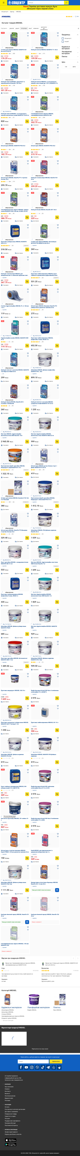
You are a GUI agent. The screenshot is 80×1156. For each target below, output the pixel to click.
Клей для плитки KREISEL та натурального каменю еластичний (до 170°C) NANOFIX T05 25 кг (44, 83)
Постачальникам (10, 1096)
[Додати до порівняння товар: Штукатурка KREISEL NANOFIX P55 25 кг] (28, 132)
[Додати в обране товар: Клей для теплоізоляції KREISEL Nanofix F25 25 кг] (58, 161)
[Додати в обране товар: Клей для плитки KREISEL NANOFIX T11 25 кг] (58, 33)
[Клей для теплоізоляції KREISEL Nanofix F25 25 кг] (45, 167)
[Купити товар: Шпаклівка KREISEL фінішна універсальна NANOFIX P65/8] (27, 634)
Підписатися (56, 1061)
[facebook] (21, 1067)
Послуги (7, 1118)
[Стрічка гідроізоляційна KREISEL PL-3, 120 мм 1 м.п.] (15, 295)
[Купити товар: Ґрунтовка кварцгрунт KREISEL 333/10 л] (27, 698)
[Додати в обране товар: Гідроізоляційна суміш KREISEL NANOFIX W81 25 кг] (28, 321)
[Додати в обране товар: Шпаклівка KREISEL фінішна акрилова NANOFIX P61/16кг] (58, 642)
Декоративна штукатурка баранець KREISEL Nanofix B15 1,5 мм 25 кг (44, 883)
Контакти (8, 1091)
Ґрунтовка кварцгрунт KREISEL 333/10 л (13, 690)
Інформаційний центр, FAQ (13, 1078)
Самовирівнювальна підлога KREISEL (13, 1016)
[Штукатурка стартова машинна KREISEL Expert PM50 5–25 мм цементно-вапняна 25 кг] (15, 840)
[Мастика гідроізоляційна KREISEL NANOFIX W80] (45, 616)
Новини (7, 1089)
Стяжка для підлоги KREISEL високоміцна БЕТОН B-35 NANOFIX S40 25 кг (43, 242)
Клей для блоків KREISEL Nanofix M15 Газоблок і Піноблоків (12, 402)
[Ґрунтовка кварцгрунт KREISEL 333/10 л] (15, 680)
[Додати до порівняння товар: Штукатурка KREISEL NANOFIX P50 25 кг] (58, 132)
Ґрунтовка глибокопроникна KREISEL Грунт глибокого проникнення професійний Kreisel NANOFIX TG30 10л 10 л (44, 275)
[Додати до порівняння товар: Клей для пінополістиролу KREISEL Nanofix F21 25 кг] (28, 900)
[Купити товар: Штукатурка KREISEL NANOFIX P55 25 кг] (27, 153)
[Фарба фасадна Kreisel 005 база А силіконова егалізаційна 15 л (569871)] (45, 680)
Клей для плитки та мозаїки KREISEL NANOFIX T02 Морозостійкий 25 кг (15, 370)
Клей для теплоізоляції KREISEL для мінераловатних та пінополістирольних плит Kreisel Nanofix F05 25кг (14, 275)
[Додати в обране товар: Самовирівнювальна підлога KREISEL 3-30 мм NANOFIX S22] (28, 927)
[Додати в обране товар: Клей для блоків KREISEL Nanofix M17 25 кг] (58, 193)
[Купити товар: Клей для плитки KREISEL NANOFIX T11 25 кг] (57, 57)
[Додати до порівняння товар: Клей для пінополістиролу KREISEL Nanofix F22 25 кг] (58, 900)
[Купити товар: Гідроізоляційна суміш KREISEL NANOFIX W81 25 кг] (27, 346)
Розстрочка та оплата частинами (15, 1109)
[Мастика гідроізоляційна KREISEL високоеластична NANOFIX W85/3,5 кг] (45, 423)
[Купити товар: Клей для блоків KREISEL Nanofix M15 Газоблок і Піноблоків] (27, 410)
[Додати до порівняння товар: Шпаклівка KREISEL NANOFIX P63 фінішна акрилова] (58, 740)
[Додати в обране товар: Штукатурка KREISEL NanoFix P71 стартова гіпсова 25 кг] (28, 161)
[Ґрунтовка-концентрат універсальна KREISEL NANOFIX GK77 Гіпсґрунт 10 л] (15, 712)
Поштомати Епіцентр (11, 1125)
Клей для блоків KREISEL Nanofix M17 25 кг (44, 209)
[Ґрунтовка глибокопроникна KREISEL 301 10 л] (45, 712)
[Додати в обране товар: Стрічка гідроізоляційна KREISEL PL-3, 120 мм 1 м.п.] (28, 289)
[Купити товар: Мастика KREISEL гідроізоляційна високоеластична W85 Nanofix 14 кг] (27, 442)
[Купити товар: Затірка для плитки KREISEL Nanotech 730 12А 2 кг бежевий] (27, 506)
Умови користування (11, 1132)
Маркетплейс (9, 1098)
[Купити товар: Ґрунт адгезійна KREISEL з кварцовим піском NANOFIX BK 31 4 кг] (27, 570)
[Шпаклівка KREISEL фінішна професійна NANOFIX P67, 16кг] (45, 359)
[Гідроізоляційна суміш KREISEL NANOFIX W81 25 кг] (15, 327)
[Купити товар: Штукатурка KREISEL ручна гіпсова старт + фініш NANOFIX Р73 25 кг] (57, 474)
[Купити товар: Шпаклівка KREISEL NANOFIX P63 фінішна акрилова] (57, 762)
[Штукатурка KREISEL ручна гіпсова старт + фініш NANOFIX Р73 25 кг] (45, 455)
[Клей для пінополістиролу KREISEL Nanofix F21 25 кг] (15, 904)
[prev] (73, 958)
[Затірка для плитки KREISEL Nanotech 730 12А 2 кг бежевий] (15, 487)
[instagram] (31, 1067)
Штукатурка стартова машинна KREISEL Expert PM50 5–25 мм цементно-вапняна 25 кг (15, 851)
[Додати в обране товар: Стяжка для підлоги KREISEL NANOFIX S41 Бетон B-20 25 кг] (28, 33)
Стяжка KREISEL (6, 1014)
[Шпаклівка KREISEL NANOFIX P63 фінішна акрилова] (45, 744)
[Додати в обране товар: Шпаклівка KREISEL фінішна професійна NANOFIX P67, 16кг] (58, 353)
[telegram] (48, 1067)
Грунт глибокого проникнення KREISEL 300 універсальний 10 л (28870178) (13, 787)
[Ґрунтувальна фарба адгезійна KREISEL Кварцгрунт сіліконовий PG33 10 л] (45, 487)
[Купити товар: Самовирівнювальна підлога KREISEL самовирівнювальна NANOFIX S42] (57, 121)
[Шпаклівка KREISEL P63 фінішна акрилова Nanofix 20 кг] (45, 519)
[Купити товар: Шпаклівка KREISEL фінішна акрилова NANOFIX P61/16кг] (57, 666)
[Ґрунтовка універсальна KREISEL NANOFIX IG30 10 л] (15, 231)
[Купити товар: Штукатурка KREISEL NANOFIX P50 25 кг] (57, 153)
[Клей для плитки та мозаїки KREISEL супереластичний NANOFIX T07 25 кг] (45, 391)
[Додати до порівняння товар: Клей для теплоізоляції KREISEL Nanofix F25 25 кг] (58, 164)
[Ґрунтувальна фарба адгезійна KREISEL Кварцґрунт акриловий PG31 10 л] (15, 455)
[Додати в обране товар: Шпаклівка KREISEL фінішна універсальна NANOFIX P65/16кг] (28, 866)
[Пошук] (66, 3)
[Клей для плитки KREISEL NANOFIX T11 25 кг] (45, 39)
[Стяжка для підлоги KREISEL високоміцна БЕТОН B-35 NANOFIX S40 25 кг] (45, 231)
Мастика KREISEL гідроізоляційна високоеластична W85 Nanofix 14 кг (11, 434)
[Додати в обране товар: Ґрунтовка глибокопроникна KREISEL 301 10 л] (58, 706)
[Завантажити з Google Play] (10, 1144)
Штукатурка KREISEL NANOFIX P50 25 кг (43, 145)
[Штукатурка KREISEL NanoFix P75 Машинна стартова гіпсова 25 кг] (15, 519)
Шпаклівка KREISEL (7, 1012)
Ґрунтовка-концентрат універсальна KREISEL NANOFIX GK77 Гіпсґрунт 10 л (14, 723)
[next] (78, 958)
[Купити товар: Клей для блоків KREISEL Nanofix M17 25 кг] (57, 217)
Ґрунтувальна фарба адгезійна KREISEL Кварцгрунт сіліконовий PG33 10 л (43, 498)
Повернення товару (11, 1114)
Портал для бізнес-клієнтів (13, 1134)
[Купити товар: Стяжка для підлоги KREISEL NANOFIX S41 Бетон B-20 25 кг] (27, 57)
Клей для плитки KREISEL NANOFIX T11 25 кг (44, 49)
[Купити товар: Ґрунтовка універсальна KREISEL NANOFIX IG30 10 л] (27, 249)
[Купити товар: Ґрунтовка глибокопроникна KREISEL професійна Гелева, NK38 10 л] (57, 346)
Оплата (7, 1107)
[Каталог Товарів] (3, 2)
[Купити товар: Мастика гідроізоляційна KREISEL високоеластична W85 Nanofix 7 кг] (57, 602)
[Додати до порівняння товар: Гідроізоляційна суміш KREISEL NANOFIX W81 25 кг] (28, 324)
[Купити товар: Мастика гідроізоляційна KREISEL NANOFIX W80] (57, 634)
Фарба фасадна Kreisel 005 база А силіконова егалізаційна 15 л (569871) (45, 691)
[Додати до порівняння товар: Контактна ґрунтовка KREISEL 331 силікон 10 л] (28, 804)
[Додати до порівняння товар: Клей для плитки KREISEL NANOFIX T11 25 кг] (58, 36)
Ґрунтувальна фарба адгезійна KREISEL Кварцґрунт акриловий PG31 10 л (13, 466)
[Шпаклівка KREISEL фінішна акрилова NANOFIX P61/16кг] (45, 648)
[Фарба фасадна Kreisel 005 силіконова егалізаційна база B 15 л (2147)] (45, 776)
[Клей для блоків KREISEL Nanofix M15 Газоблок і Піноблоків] (15, 391)
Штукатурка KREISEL (8, 1010)
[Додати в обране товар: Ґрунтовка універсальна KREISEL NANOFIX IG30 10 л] (28, 225)
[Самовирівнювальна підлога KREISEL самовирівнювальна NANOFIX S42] (45, 103)
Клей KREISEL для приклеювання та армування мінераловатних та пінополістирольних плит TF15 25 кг (41, 852)
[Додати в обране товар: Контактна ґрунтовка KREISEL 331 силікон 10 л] (28, 802)
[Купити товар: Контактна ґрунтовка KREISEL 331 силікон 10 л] (27, 826)
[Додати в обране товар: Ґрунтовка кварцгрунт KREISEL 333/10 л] (28, 674)
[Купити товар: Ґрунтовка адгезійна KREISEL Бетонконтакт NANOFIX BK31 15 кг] (27, 666)
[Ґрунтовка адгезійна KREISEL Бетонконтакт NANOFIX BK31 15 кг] (15, 648)
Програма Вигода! (10, 1123)
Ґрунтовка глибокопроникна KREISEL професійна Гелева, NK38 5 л (12, 595)
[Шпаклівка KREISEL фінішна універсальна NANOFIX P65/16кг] (15, 872)
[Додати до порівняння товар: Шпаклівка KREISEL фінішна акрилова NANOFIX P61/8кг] (28, 740)
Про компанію (9, 1086)
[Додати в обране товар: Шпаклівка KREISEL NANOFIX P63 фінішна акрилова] (58, 738)
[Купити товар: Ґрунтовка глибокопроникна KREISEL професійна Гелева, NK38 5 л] (27, 602)
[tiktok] (42, 1067)
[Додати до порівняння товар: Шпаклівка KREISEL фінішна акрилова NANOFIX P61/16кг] (58, 644)
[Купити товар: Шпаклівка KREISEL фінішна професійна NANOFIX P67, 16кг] (57, 378)
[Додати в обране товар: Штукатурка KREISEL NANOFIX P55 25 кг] (28, 129)
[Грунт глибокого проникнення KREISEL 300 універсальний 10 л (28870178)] (15, 776)
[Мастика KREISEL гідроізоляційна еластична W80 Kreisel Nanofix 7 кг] (45, 551)
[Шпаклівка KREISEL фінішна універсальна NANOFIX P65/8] (15, 616)
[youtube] (26, 1067)
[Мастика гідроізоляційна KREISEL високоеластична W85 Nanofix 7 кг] (45, 584)
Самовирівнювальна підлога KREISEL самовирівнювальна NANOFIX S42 (42, 114)
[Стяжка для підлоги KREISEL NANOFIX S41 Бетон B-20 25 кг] (15, 39)
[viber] (37, 1067)
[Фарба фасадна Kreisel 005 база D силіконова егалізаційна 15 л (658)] (45, 808)
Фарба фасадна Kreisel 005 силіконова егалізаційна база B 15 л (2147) (42, 787)
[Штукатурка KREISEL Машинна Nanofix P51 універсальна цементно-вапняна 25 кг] (45, 295)
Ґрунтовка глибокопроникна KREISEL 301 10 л (44, 722)
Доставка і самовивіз (11, 1111)
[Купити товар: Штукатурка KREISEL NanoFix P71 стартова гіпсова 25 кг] (27, 185)
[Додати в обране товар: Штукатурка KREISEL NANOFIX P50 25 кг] (58, 129)
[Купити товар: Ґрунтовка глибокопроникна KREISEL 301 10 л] (57, 730)
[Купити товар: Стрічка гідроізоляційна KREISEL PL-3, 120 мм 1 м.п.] (27, 314)
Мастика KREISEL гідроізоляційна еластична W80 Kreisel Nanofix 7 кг (44, 562)
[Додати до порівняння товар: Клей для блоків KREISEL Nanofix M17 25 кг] (58, 196)
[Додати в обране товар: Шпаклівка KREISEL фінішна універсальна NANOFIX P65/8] (28, 610)
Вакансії (7, 1093)
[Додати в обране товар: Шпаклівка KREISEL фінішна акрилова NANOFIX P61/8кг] (28, 738)
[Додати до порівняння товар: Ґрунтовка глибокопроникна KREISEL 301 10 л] (58, 708)
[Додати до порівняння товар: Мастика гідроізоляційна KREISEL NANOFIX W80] (58, 612)
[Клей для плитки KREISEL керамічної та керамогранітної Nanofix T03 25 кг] (15, 71)
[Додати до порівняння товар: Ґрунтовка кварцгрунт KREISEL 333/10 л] (28, 676)
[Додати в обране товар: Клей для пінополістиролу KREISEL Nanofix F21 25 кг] (28, 898)
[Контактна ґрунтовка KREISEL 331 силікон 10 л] (15, 808)
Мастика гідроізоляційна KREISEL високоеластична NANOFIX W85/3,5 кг (42, 434)
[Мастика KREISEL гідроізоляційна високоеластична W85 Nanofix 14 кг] (15, 423)
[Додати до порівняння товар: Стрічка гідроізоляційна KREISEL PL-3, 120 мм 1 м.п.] (28, 292)
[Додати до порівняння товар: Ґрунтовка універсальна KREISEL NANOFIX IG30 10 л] (28, 228)
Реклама (7, 1100)
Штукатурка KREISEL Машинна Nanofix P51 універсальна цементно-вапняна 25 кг (44, 306)
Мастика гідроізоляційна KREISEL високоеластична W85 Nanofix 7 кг (41, 595)
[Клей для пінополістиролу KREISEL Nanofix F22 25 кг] (45, 904)
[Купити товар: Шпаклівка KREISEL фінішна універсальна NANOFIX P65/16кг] (27, 890)
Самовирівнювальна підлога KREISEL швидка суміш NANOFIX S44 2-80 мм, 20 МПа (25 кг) (14, 210)
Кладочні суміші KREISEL (9, 1018)
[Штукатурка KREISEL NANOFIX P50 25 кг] (45, 135)
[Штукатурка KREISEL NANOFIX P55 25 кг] (15, 135)
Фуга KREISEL (57, 1010)
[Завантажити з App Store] (10, 1140)
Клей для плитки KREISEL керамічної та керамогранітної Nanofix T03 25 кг (13, 82)
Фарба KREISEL (31, 1010)
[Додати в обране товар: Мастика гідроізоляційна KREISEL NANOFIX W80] (58, 610)
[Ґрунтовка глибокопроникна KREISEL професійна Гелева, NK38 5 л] (15, 584)
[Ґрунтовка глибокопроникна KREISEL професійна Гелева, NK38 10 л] (45, 327)
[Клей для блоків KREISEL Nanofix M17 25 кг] (45, 199)
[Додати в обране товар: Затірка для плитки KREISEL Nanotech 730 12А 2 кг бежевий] (28, 481)
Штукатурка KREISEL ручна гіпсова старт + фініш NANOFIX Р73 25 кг (44, 466)
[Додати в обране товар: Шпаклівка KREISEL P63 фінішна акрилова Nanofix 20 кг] (58, 513)
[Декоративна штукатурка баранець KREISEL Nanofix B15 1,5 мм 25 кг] (45, 872)
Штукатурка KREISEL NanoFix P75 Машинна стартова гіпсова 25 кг (14, 530)
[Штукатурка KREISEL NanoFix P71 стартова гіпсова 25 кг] (15, 167)
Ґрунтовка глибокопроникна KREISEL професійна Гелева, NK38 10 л (42, 338)
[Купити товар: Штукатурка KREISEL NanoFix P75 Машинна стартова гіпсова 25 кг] (27, 538)
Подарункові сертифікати (12, 1121)
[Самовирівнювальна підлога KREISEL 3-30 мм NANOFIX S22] (15, 933)
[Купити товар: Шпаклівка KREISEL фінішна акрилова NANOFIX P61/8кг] (27, 762)
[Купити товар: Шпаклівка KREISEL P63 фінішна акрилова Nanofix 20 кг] (57, 538)
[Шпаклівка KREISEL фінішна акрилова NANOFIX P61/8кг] (15, 744)
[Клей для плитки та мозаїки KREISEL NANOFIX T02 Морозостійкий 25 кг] (15, 359)
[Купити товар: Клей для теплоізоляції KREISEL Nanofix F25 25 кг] (57, 185)
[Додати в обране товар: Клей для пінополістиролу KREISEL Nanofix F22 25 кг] (58, 898)
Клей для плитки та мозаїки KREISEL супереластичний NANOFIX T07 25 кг (42, 402)
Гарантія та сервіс (10, 1116)
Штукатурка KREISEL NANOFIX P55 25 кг (13, 145)
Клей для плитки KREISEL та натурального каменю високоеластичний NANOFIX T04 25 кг (15, 114)
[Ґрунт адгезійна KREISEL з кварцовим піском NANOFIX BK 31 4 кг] (15, 551)
